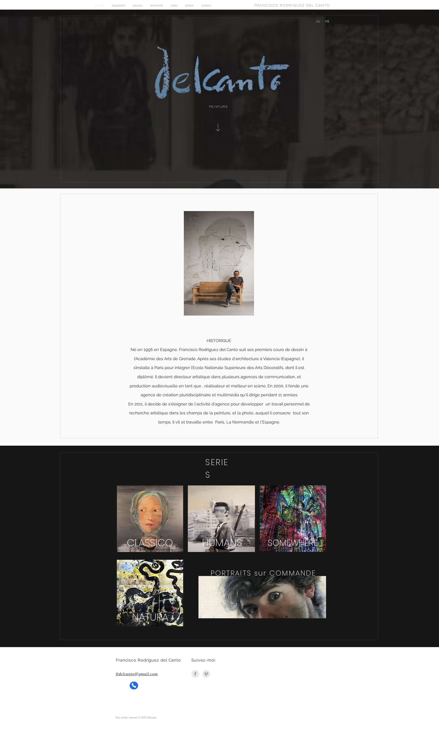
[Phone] (134, 685)
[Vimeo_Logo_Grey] (206, 674)
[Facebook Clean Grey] (195, 674)
